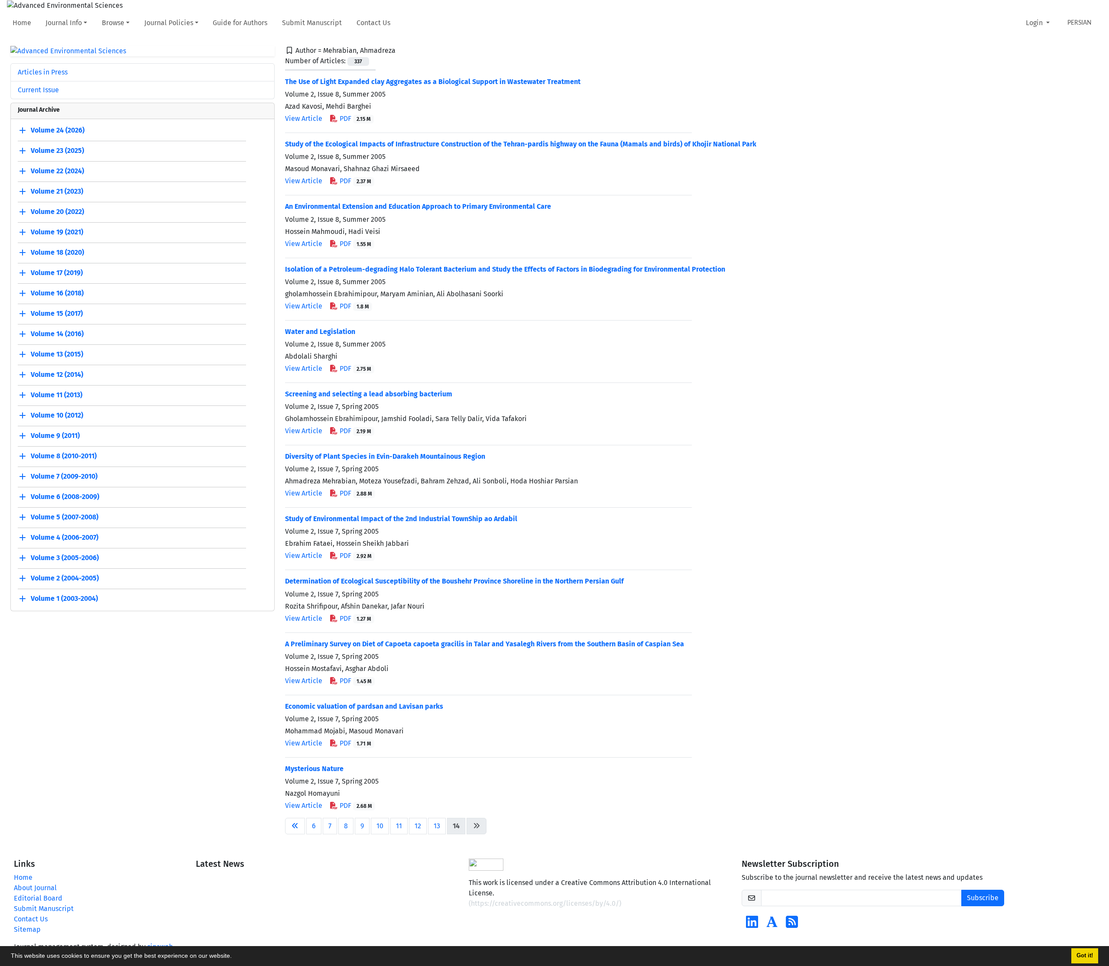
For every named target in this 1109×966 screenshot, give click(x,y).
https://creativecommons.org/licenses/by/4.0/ (545, 903)
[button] (234, 957)
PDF (354, 118)
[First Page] (295, 826)
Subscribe (983, 898)
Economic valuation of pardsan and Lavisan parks (364, 706)
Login (1035, 23)
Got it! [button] (1085, 956)
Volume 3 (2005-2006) (65, 558)
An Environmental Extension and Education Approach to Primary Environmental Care (418, 206)
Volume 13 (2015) (57, 354)
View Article (303, 118)
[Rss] (791, 925)
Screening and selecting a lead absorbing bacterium (368, 394)
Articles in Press (43, 72)
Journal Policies (168, 23)
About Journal (35, 888)
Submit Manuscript (312, 23)
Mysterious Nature (314, 769)
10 (379, 826)
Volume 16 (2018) (57, 293)
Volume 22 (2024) (57, 171)
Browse (113, 23)
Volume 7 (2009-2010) (64, 477)
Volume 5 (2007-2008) (64, 517)
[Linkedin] (752, 925)
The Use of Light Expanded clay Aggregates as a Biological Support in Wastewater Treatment (432, 82)
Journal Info (63, 23)
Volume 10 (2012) (57, 416)
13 (437, 826)
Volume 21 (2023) (57, 192)
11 (399, 826)
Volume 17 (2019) (57, 273)
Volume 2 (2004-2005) (65, 578)
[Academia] (772, 925)
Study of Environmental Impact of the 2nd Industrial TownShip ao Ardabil (401, 519)
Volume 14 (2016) (57, 334)
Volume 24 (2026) (57, 130)
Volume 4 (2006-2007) (64, 538)
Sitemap (27, 929)
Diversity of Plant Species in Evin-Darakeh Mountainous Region (385, 456)
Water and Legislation (320, 331)
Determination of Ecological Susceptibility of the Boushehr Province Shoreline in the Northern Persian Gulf (454, 581)
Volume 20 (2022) (57, 212)
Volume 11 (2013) (56, 395)
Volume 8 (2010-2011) (64, 456)
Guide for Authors (240, 23)
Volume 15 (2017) (57, 314)
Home (22, 23)
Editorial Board (38, 898)
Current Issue (38, 90)
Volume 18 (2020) (57, 253)
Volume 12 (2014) (57, 375)
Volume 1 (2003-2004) (64, 599)
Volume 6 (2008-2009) (65, 497)
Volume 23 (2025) (57, 151)
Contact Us (373, 23)
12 (418, 826)
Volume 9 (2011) (55, 436)
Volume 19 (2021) (57, 232)
